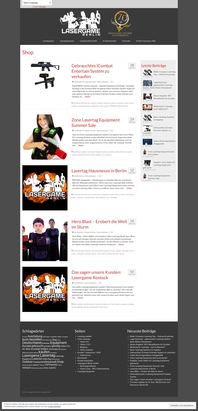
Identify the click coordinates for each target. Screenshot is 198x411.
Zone (103, 155)
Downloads (82, 358)
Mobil (97, 197)
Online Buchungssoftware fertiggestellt (164, 142)
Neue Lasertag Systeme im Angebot (164, 118)
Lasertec (93, 253)
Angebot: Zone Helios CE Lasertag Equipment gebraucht (159, 165)
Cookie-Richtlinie (54, 406)
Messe (93, 197)
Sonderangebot (27, 365)
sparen (106, 106)
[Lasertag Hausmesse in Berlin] (44, 188)
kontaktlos (53, 352)
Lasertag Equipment (84, 106)
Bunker (87, 194)
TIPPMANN (112, 106)
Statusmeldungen (102, 82)
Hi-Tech (117, 194)
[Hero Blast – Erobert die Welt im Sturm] (44, 238)
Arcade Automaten (85, 361)
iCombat (126, 103)
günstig (120, 103)
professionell (95, 106)
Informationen (130, 194)
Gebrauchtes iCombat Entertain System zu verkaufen (157, 130)
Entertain (100, 103)
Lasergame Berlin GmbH (88, 363)
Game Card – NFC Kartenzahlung (94, 369)
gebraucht (114, 103)
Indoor (131, 251)
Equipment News (90, 82)
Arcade (24, 337)
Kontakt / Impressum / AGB (88, 352)
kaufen (132, 103)
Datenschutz (85, 355)
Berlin (82, 194)
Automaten (46, 337)
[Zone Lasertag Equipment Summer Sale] (44, 137)
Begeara (83, 347)
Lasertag (74, 106)
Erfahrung (106, 304)
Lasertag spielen (84, 336)
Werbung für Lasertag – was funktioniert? (164, 107)
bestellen (93, 103)
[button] (148, 72)
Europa (105, 152)
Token (60, 365)
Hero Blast (125, 251)
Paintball (102, 197)
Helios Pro (123, 152)
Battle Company (63, 337)
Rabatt (88, 155)
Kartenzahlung (33, 352)
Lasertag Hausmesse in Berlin (143, 369)
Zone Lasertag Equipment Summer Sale (159, 177)
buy (91, 194)
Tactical (41, 365)
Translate (42, 7)
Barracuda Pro (85, 103)
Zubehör (125, 106)
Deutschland (91, 152)
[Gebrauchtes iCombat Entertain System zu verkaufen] (45, 75)
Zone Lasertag (83, 339)
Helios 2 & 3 (85, 344)
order (98, 253)
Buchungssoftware (88, 366)
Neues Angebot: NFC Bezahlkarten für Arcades (164, 97)
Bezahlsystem (47, 340)
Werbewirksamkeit (37, 368)
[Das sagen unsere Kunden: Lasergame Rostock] (44, 289)
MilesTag (80, 307)
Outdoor (103, 253)
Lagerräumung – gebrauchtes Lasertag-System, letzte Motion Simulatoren (158, 85)
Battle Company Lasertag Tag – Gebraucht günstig (164, 73)
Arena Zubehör (86, 350)
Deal (58, 340)
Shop (101, 106)
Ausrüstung (76, 103)
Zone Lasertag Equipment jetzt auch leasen (161, 153)
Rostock (100, 307)
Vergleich (98, 155)
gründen (111, 152)
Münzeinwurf (55, 359)
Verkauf (119, 106)
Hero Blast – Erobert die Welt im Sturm (146, 371)
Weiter (87, 97)
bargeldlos (53, 337)
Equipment (107, 103)
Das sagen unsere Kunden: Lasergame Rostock (150, 379)
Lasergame (80, 197)
